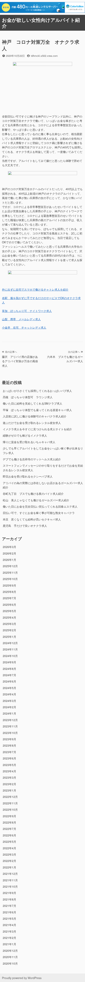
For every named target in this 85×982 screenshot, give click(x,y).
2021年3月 (9, 931)
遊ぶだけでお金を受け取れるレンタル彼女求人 (32, 423)
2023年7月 (9, 752)
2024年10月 (10, 656)
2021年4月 (9, 925)
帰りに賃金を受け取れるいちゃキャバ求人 (29, 442)
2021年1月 (9, 944)
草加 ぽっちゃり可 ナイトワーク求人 (27, 311)
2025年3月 (9, 624)
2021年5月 (9, 918)
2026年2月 (9, 553)
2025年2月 (9, 630)
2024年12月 (10, 643)
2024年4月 (9, 694)
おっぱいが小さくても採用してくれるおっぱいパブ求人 (37, 391)
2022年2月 (9, 861)
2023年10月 (10, 733)
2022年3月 (9, 854)
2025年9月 (9, 585)
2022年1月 (9, 867)
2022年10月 (10, 809)
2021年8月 (9, 899)
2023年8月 (9, 745)
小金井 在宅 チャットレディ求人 (24, 327)
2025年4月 (9, 617)
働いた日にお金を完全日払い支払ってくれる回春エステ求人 (40, 506)
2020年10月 (10, 963)
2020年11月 (10, 957)
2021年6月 (9, 912)
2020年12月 (10, 951)
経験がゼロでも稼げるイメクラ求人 (25, 435)
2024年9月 (9, 662)
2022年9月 (9, 816)
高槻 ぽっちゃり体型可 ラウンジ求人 (28, 397)
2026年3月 (9, 547)
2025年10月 (10, 579)
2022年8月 (9, 822)
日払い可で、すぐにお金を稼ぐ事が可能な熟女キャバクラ (39, 513)
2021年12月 (10, 874)
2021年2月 (9, 938)
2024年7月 (9, 675)
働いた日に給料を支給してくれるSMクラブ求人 (32, 403)
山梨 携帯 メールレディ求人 (21, 319)
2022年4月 (9, 848)
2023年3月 (9, 777)
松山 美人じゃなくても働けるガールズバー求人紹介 (36, 500)
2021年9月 (9, 893)
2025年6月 (9, 605)
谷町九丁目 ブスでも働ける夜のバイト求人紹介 (33, 494)
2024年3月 (9, 701)
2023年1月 (9, 790)
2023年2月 (9, 784)
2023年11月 (10, 726)
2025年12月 (10, 566)
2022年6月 (9, 835)
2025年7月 (9, 598)
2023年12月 (10, 720)
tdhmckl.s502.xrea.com (44, 56)
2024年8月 (9, 669)
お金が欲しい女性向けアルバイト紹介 (41, 22)
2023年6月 (9, 758)
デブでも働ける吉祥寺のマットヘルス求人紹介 (32, 459)
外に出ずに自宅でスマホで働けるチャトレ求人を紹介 (35, 289)
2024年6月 (9, 681)
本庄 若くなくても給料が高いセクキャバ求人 (32, 519)
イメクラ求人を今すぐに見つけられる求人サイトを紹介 (37, 429)
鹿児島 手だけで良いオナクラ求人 (25, 526)
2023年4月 (9, 771)
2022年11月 (10, 803)
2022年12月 (10, 797)
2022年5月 (9, 842)
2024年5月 (9, 688)
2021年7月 (9, 906)
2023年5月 (9, 765)
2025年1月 (9, 637)
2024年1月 (9, 713)
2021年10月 (10, 886)
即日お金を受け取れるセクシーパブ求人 (28, 476)
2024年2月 (9, 707)
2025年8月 (9, 592)
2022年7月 (9, 829)
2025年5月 (9, 611)
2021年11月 (10, 880)
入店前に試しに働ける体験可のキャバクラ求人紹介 (34, 416)
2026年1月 (9, 560)
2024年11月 (10, 649)
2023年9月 (9, 739)
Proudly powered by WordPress (22, 978)
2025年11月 (10, 572)
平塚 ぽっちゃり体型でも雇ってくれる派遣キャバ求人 (37, 410)
